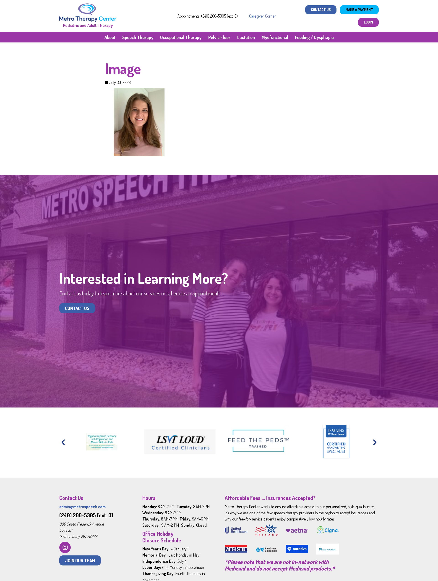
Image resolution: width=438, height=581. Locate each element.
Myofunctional (275, 37)
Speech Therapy (137, 37)
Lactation (246, 37)
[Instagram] (65, 547)
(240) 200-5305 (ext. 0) (86, 515)
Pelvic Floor (219, 37)
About (109, 37)
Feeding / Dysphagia (314, 37)
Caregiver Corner (262, 15)
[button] (63, 442)
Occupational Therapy (180, 37)
